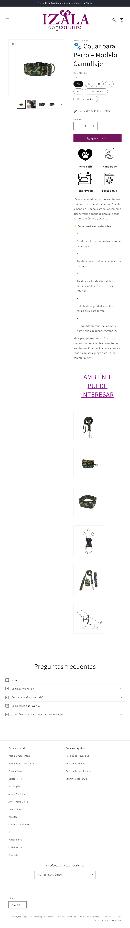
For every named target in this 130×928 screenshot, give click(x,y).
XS (78, 83)
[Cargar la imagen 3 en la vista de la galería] (41, 104)
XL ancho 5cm (96, 91)
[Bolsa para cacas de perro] (88, 484)
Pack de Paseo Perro (19, 755)
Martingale (14, 786)
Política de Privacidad (77, 755)
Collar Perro (15, 778)
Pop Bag (12, 816)
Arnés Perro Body (18, 793)
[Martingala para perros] (88, 523)
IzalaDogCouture (26, 917)
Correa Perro (15, 771)
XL (78, 91)
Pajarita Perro (15, 809)
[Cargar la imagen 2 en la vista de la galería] (31, 104)
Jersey (12, 832)
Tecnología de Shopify (43, 917)
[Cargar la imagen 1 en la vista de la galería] (21, 104)
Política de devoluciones (79, 771)
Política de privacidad (89, 917)
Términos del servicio (77, 778)
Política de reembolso (66, 917)
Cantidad (77, 119)
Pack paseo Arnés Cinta (21, 763)
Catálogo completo (19, 824)
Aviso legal (117, 920)
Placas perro (15, 839)
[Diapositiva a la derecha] (61, 104)
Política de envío (101, 920)
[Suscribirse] (91, 875)
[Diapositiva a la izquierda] (12, 104)
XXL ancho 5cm (85, 99)
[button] (7, 20)
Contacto (13, 854)
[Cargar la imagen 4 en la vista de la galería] (52, 104)
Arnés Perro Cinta (18, 801)
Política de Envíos (75, 763)
